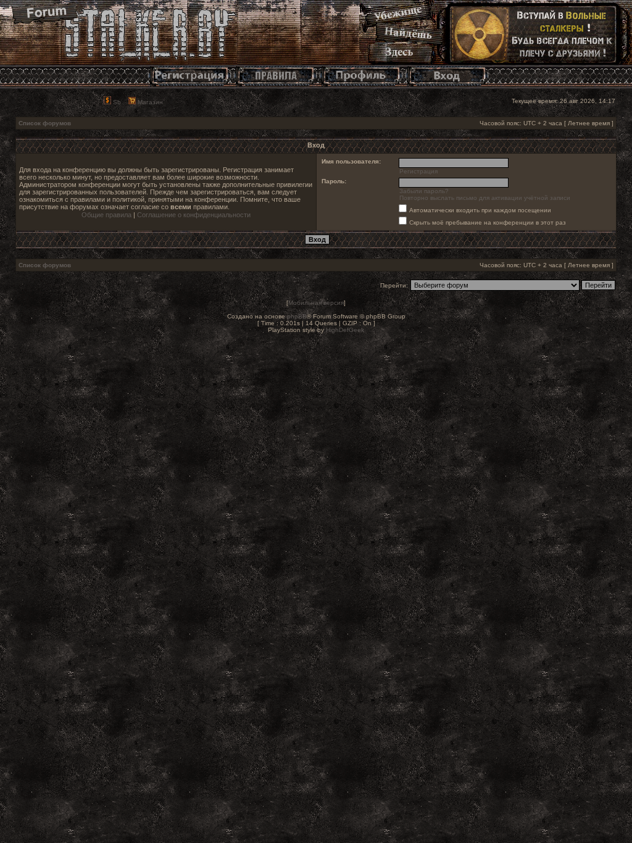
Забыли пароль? (424, 191)
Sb (116, 102)
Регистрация (418, 171)
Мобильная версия (316, 302)
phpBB (297, 316)
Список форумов (45, 123)
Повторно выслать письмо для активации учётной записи (484, 197)
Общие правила (106, 214)
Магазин (149, 102)
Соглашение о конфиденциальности (194, 214)
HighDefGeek (345, 329)
